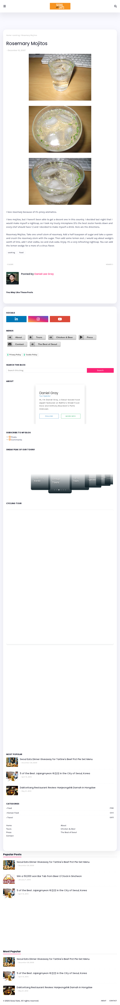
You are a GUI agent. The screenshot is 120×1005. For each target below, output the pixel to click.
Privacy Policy (15, 355)
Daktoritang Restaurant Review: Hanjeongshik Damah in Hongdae (57, 787)
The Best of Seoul (47, 344)
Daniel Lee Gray (44, 274)
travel (60, 817)
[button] (54, 489)
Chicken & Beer (64, 337)
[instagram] (38, 319)
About (18, 337)
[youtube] (60, 319)
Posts (14, 437)
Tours (39, 337)
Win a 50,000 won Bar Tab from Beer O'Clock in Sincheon (49, 876)
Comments (16, 439)
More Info (71, 416)
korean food (60, 813)
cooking (16, 35)
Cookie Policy (31, 355)
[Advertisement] (15, 698)
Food (21, 252)
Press (90, 337)
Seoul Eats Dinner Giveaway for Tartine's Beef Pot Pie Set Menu (56, 759)
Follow (49, 416)
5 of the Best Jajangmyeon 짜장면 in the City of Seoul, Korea (55, 773)
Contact (19, 344)
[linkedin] (16, 319)
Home (8, 35)
